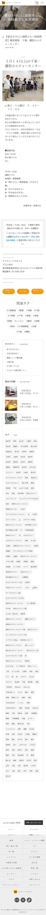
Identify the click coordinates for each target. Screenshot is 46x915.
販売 (36, 671)
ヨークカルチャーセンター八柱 (16, 635)
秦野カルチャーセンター (14, 619)
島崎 (32, 561)
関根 (32, 483)
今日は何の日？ (13, 353)
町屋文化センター (12, 509)
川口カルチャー (29, 535)
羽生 (36, 771)
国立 (26, 739)
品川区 (21, 441)
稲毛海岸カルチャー (12, 577)
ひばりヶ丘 (22, 745)
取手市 (8, 441)
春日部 (26, 766)
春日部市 (34, 567)
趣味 (23, 697)
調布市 (30, 457)
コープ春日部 (30, 603)
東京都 (8, 488)
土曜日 (15, 556)
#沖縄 (29, 310)
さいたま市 (15, 671)
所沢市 (23, 457)
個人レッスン (29, 645)
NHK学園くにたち (31, 525)
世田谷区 (9, 452)
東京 (32, 692)
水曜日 (36, 546)
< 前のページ (9, 291)
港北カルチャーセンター (14, 661)
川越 (13, 771)
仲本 (7, 493)
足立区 (23, 462)
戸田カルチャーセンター (14, 588)
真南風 (8, 567)
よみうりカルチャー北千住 (15, 598)
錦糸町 (8, 745)
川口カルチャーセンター (14, 540)
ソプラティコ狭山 (12, 640)
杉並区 (26, 472)
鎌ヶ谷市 (25, 483)
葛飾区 (8, 467)
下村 (14, 488)
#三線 (36, 310)
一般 (7, 671)
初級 (19, 729)
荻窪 (32, 488)
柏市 (14, 441)
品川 (14, 745)
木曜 (36, 682)
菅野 (26, 540)
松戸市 (28, 760)
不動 (23, 682)
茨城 (13, 750)
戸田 (30, 771)
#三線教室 (11, 310)
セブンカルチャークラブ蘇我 (22, 551)
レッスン (21, 703)
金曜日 (8, 551)
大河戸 (23, 509)
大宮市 (34, 514)
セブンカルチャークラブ (14, 478)
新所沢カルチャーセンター (15, 603)
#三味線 (11, 315)
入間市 (28, 441)
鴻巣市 (30, 462)
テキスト (9, 682)
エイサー (31, 718)
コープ (25, 567)
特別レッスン (32, 666)
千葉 (13, 755)
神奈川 (20, 750)
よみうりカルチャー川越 (14, 656)
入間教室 (25, 577)
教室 (13, 724)
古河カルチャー (26, 572)
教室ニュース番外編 (14, 357)
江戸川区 (32, 467)
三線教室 (34, 713)
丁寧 (27, 724)
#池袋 (33, 326)
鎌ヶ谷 (8, 760)
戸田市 (27, 582)
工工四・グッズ (13, 366)
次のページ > (37, 291)
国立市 (33, 472)
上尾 (7, 766)
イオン (27, 588)
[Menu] (42, 2)
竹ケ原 (8, 608)
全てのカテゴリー (13, 349)
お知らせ (35, 708)
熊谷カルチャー (31, 493)
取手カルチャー (33, 629)
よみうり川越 (23, 488)
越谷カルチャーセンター (14, 645)
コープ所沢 (16, 567)
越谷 (35, 441)
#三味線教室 (23, 326)
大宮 (19, 766)
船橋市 (31, 452)
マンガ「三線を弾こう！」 (17, 370)
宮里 (13, 493)
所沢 (25, 771)
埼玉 (35, 760)
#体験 (36, 320)
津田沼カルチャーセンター (22, 546)
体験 (7, 697)
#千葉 (19, 331)
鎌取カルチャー (30, 619)
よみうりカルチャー (12, 483)
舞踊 (7, 718)
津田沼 (21, 760)
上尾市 (34, 588)
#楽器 (28, 315)
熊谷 (19, 771)
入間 (13, 766)
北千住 (20, 739)
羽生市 (18, 472)
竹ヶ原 (33, 540)
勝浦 (32, 755)
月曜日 (8, 556)
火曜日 (8, 546)
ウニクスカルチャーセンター (15, 514)
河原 (7, 504)
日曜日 (26, 561)
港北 (26, 750)
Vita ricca (26, 687)
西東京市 (16, 467)
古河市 (8, 462)
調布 (32, 739)
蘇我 (26, 478)
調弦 (26, 692)
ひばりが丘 (9, 666)
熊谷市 (24, 452)
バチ (7, 677)
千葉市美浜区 (29, 530)
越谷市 (24, 467)
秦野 (32, 750)
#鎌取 (27, 331)
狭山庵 (17, 682)
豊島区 (34, 734)
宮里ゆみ (34, 478)
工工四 (20, 734)
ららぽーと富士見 (12, 614)
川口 (7, 771)
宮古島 (27, 708)
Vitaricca (17, 687)
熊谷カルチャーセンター (29, 556)
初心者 (31, 729)
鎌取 (14, 760)
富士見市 (34, 446)
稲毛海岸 (21, 755)
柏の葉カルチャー (26, 640)
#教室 (21, 310)
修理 (30, 671)
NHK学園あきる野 (12, 530)
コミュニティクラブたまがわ (28, 499)
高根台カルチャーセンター (15, 624)
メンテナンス (10, 729)
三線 (13, 713)
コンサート (9, 472)
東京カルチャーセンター (20, 504)
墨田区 (15, 446)
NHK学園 (20, 493)
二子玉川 (32, 745)
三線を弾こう (10, 692)
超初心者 (21, 724)
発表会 (20, 713)
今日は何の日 (10, 703)
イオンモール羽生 (29, 520)
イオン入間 (9, 561)
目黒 (7, 750)
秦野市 (23, 614)
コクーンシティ (11, 520)
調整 (25, 729)
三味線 (27, 734)
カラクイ (23, 677)
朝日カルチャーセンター (14, 525)
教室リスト (15, 697)
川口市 (33, 766)
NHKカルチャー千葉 (19, 608)
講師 (7, 713)
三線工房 (10, 362)
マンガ (20, 692)
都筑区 (27, 661)
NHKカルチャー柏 (32, 650)
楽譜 (23, 718)
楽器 (7, 724)
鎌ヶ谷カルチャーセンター (15, 650)
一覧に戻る (23, 291)
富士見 (8, 776)
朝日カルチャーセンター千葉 (15, 629)
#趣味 (29, 320)
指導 (26, 713)
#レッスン (19, 320)
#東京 (12, 326)
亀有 (13, 739)
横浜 (7, 755)
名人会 (31, 677)
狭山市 (8, 446)
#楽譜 (35, 315)
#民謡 (9, 320)
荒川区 (17, 452)
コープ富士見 (20, 666)
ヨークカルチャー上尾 (13, 593)
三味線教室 (15, 718)
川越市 (15, 457)
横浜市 (15, 462)
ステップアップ (11, 499)
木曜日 (18, 561)
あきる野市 (24, 446)
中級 (13, 734)
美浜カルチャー (11, 535)
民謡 (20, 708)
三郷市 (24, 671)
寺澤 (7, 734)
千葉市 (8, 457)
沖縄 (27, 703)
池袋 (29, 697)
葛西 (7, 739)
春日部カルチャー (12, 572)
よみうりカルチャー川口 (14, 582)
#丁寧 (20, 315)
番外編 (30, 682)
